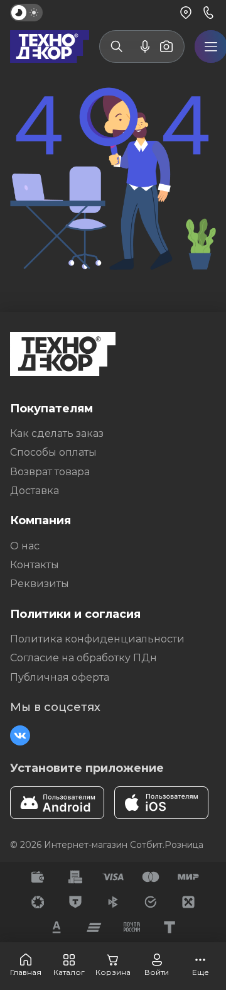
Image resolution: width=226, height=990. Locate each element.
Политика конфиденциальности (97, 639)
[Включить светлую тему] (26, 12)
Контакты (34, 565)
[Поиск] (116, 46)
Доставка (34, 491)
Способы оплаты (53, 452)
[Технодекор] (49, 46)
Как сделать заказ (57, 433)
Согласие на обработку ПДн (83, 658)
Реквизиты (39, 584)
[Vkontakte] (20, 735)
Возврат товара (50, 472)
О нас (25, 546)
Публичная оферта (59, 677)
